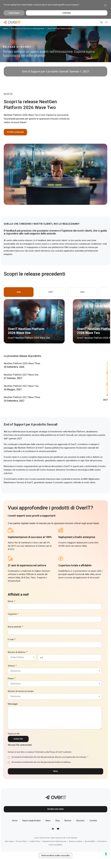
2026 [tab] (19, 292)
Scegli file (18, 739)
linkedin (53, 829)
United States (14, 13)
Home (5, 29)
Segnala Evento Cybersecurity (54, 841)
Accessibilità (90, 841)
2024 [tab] (82, 292)
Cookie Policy (34, 841)
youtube (58, 829)
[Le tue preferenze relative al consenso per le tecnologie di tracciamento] (106, 854)
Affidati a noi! (18, 594)
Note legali (9, 841)
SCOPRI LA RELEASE (15, 132)
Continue (66, 13)
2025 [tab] (51, 292)
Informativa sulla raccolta (55, 855)
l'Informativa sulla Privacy (45, 752)
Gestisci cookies (75, 841)
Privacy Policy (21, 841)
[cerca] (101, 22)
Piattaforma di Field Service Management (27, 29)
